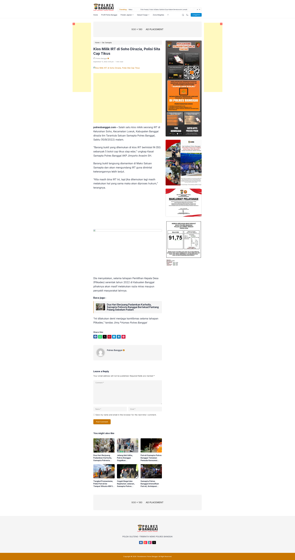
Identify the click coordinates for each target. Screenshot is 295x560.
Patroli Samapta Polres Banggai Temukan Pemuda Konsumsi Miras (151, 458)
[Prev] (197, 10)
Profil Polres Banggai (109, 15)
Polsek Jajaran (126, 15)
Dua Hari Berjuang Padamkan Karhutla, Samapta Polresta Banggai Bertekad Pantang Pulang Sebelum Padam (133, 307)
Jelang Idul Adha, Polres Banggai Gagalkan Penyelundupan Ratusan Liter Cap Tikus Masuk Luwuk (126, 458)
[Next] (199, 10)
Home (95, 15)
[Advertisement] (213, 57)
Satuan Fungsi (142, 15)
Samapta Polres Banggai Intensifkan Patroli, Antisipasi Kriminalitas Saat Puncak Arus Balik (150, 484)
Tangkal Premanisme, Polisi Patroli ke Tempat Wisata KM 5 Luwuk (103, 484)
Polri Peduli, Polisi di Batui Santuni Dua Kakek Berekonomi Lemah (151, 9)
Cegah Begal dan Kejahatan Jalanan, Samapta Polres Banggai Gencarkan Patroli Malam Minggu (127, 484)
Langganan (196, 15)
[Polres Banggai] (102, 355)
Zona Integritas (158, 15)
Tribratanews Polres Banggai (147, 556)
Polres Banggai (114, 350)
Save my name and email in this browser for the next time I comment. (125, 415)
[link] (100, 307)
